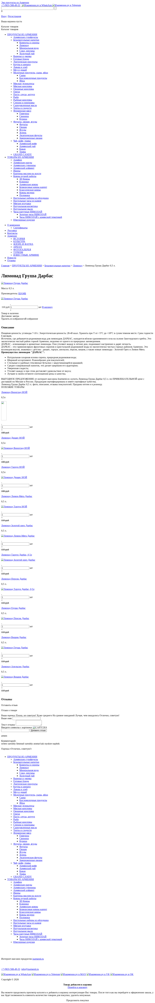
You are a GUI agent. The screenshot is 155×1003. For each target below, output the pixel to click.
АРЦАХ (17, 247)
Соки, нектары (27, 51)
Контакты (12, 233)
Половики (24, 195)
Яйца (22, 81)
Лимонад (24, 45)
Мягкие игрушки (22, 203)
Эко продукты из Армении (15, 2)
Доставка (12, 230)
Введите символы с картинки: (16, 727)
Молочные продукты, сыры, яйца (30, 72)
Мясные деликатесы (23, 83)
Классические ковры (30, 190)
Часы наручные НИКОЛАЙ (27, 211)
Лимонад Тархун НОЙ (13, 467)
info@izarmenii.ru (30, 969)
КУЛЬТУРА (19, 241)
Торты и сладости (22, 108)
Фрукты (23, 124)
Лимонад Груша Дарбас (13, 608)
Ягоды (22, 130)
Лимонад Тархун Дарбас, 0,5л (16, 554)
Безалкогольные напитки (26, 40)
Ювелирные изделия (24, 220)
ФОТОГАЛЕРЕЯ (22, 249)
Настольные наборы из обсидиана (31, 198)
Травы (22, 151)
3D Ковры (24, 179)
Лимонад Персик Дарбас (14, 579)
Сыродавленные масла (25, 105)
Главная (5, 265)
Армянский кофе (28, 143)
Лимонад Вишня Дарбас (13, 637)
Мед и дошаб (20, 70)
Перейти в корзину (77, 987)
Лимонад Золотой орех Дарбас (17, 525)
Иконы (16, 170)
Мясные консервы (22, 86)
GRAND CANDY (22, 154)
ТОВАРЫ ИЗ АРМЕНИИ (20, 157)
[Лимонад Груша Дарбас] (14, 283)
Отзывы (11, 260)
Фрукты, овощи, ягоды (25, 121)
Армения (12, 236)
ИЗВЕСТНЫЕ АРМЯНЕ (26, 255)
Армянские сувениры (24, 165)
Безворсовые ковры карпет (33, 187)
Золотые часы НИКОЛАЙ (32, 214)
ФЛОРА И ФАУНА (23, 244)
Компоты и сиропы (29, 42)
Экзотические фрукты (30, 135)
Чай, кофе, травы (22, 140)
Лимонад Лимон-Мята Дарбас (16, 496)
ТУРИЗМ (18, 252)
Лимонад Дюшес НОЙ (13, 438)
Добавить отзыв (38, 730)
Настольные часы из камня (27, 200)
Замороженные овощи (30, 138)
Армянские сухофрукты (25, 37)
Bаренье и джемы (22, 56)
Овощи (23, 127)
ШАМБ (22, 293)
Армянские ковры (28, 184)
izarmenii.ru (38, 959)
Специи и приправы (24, 102)
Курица (23, 119)
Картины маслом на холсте (27, 173)
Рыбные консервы (22, 100)
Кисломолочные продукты (33, 78)
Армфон (17, 160)
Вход (3, 16)
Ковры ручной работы (24, 176)
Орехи (16, 91)
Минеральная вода (29, 48)
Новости (11, 257)
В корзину (47, 307)
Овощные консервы (23, 89)
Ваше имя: (6, 718)
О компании (13, 225)
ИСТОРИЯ (19, 238)
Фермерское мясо (22, 111)
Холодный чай (27, 53)
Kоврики (24, 181)
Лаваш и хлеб (20, 67)
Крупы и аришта (22, 64)
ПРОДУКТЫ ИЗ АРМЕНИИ (22, 34)
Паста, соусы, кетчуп (24, 94)
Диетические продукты (25, 61)
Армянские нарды (22, 162)
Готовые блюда (21, 59)
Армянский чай (27, 146)
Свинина (24, 116)
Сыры (22, 75)
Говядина (24, 113)
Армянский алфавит (23, 168)
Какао (22, 149)
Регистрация (14, 16)
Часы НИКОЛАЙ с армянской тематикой (40, 217)
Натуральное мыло (23, 209)
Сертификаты (20, 227)
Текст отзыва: (8, 724)
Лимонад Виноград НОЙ (14, 392)
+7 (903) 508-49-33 (10, 5)
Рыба (16, 97)
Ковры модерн (26, 192)
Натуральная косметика (25, 206)
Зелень (22, 132)
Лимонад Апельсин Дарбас (15, 666)
